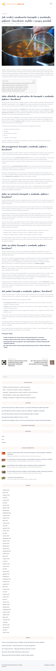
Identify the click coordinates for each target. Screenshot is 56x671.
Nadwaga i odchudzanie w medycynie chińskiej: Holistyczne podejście (19, 397)
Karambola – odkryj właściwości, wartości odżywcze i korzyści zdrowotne (20, 392)
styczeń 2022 (6, 571)
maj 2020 (5, 622)
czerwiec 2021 (6, 589)
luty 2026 (5, 502)
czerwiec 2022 (6, 558)
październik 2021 (7, 579)
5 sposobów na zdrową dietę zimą (15, 477)
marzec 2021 (6, 597)
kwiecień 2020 (6, 625)
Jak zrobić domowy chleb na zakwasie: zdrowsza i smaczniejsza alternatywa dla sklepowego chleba (25, 407)
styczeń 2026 (6, 505)
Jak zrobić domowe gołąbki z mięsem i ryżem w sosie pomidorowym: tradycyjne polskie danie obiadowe (26, 420)
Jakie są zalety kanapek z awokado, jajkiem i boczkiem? (15, 89)
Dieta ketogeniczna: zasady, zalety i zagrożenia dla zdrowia (17, 395)
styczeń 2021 (6, 602)
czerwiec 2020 (6, 619)
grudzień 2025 (6, 508)
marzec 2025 (6, 530)
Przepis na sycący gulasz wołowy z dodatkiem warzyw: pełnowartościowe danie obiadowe (23, 642)
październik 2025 (7, 513)
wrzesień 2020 (6, 612)
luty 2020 (5, 630)
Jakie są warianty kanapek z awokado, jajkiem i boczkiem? (15, 87)
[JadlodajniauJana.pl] (13, 4)
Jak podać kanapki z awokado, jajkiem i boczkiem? (14, 91)
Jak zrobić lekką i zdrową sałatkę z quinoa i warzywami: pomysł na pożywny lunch (26, 465)
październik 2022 (7, 551)
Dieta (3, 436)
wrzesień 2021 (6, 581)
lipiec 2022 (5, 556)
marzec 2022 (6, 566)
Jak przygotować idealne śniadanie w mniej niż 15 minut (15, 417)
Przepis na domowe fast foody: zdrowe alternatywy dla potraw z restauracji (24, 337)
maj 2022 (5, 561)
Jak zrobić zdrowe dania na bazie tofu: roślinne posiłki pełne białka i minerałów (20, 414)
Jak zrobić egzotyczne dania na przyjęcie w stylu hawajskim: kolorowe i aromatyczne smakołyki (29, 459)
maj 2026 (5, 497)
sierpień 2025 (6, 518)
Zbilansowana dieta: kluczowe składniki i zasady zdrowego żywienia (18, 655)
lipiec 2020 (5, 617)
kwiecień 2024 (6, 541)
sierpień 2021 (6, 584)
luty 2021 (5, 599)
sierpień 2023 (6, 548)
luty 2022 (5, 569)
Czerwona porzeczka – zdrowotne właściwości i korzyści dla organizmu (18, 645)
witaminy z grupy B (39, 263)
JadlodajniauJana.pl (14, 665)
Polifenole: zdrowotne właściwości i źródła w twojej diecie (16, 387)
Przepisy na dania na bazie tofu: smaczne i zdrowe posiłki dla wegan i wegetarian (25, 339)
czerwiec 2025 (6, 523)
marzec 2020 (6, 627)
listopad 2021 (6, 576)
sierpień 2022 (6, 553)
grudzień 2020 (6, 604)
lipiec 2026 (5, 492)
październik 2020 (7, 609)
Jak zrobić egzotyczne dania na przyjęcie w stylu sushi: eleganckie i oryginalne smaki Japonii (23, 410)
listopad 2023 (6, 546)
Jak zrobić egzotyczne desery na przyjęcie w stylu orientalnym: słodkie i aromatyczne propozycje (30, 471)
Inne (3, 439)
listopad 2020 (6, 607)
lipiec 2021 (5, 586)
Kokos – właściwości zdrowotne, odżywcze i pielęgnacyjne (16, 389)
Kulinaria (4, 13)
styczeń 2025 (6, 536)
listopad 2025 (6, 510)
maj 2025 (5, 525)
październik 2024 (7, 538)
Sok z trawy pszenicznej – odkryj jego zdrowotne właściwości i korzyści (18, 648)
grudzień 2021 (6, 574)
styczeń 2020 (6, 632)
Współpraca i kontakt (49, 665)
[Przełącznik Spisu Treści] (33, 81)
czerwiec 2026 (6, 495)
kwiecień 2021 (6, 594)
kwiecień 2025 (6, 528)
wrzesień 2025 (6, 515)
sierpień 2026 (6, 490)
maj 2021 (5, 591)
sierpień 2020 (6, 614)
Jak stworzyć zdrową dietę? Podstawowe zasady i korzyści (15, 652)
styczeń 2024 (6, 543)
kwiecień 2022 (6, 564)
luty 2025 (5, 533)
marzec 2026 (6, 500)
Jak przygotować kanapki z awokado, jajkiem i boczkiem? (15, 85)
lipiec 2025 (5, 520)
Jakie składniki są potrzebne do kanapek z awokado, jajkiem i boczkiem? (19, 83)
